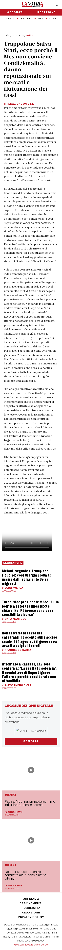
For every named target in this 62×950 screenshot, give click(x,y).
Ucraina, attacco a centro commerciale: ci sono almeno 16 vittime (27, 875)
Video (10, 795)
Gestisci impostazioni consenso (31, 944)
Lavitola (26, 18)
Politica (29, 35)
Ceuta (10, 18)
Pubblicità (31, 907)
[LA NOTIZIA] (32, 4)
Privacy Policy (31, 917)
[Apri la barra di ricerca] (57, 5)
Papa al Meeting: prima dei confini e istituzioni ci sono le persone (30, 803)
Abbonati (15, 12)
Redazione (31, 912)
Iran (41, 18)
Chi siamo (31, 898)
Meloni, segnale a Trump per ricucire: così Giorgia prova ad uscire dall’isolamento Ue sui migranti (27, 577)
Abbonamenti (31, 903)
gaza (52, 18)
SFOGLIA (31, 741)
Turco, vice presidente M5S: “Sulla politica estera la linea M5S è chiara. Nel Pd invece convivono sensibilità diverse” (30, 608)
